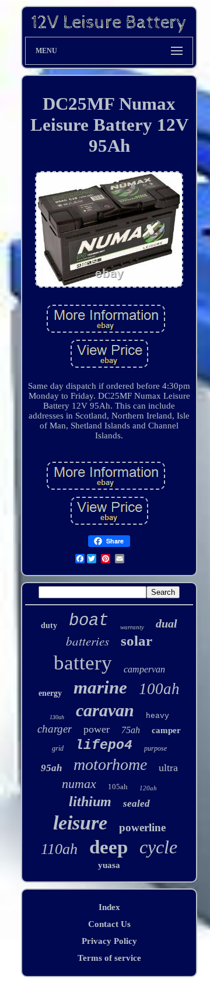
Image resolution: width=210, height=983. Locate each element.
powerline (142, 827)
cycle (158, 846)
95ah (51, 767)
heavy (157, 716)
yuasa (109, 865)
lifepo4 (103, 745)
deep (108, 846)
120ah (148, 788)
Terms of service (109, 958)
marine (100, 687)
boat (88, 620)
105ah (118, 786)
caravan (105, 710)
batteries (87, 641)
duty (49, 625)
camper (166, 730)
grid (58, 748)
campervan (144, 669)
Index (109, 907)
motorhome (110, 764)
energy (50, 693)
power (96, 729)
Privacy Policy (109, 941)
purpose (155, 748)
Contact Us (109, 924)
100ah (159, 689)
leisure (80, 823)
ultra (168, 767)
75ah (130, 730)
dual (166, 623)
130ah (57, 717)
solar (136, 641)
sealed (136, 803)
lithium (90, 801)
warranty (132, 626)
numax (79, 783)
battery (83, 662)
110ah (59, 849)
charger (54, 729)
